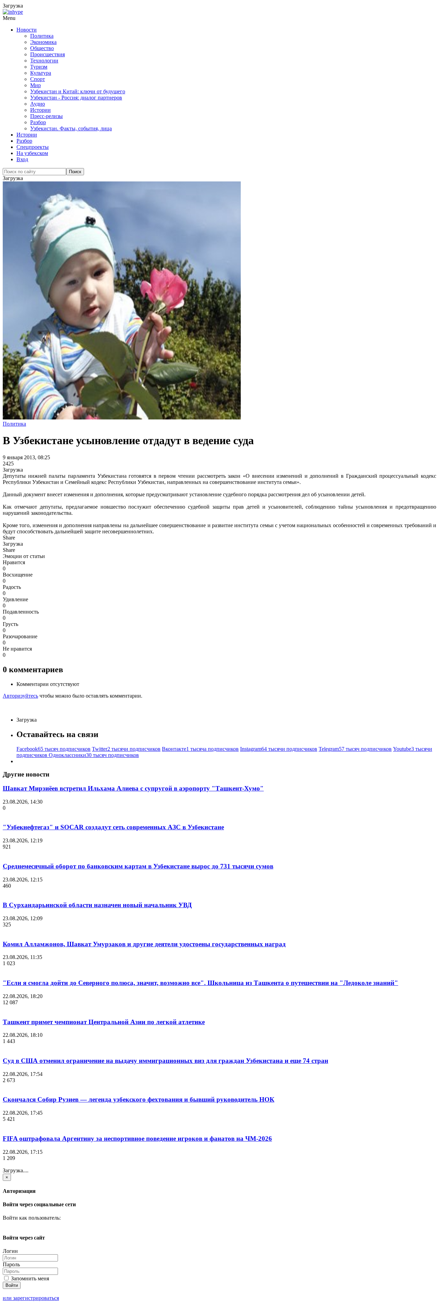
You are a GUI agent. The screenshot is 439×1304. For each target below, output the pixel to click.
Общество (42, 48)
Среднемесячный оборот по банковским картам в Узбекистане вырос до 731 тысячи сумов (138, 866)
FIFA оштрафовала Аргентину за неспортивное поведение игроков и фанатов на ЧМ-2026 (137, 1138)
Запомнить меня (29, 1278)
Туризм (38, 67)
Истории (40, 110)
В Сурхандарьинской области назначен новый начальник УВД (97, 905)
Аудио (37, 104)
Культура (40, 73)
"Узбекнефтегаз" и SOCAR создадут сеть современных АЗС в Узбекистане (113, 827)
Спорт (37, 79)
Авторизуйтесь (20, 696)
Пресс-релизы (46, 116)
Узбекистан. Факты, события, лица (71, 128)
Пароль (11, 1264)
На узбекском (32, 153)
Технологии (44, 60)
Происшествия (47, 54)
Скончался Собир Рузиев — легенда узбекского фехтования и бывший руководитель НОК (138, 1099)
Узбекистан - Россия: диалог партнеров (76, 97)
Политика (42, 36)
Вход (22, 159)
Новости (26, 30)
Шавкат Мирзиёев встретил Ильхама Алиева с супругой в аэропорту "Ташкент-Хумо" (133, 788)
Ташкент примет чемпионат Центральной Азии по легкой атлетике (104, 1022)
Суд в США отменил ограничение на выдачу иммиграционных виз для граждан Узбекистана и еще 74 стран (165, 1060)
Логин (10, 1251)
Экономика (43, 42)
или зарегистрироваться (31, 1298)
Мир (35, 85)
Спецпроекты (32, 147)
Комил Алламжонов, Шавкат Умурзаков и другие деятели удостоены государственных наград (144, 944)
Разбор (38, 122)
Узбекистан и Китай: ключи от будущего (77, 91)
